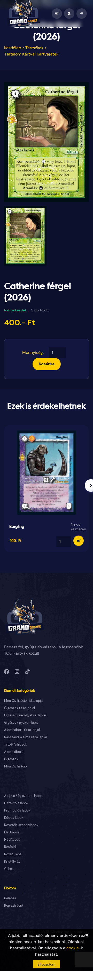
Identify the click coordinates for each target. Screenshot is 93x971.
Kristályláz (12, 861)
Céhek (9, 868)
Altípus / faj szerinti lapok (23, 796)
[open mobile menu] (81, 13)
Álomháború (13, 751)
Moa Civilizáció (15, 766)
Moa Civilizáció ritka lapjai (23, 700)
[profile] (69, 13)
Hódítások (12, 839)
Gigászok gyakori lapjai (21, 722)
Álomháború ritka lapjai (22, 730)
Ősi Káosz (11, 832)
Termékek (34, 48)
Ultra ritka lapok (16, 803)
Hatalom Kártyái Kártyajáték (31, 54)
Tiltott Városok (15, 744)
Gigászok (11, 759)
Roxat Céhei (13, 854)
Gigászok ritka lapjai (19, 708)
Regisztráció (13, 905)
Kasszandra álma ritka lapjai (25, 737)
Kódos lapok (14, 817)
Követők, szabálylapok (21, 825)
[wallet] (57, 13)
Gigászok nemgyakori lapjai (25, 715)
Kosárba (47, 364)
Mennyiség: (33, 352)
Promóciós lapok (17, 810)
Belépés (10, 898)
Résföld (10, 847)
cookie (72, 948)
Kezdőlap (12, 48)
